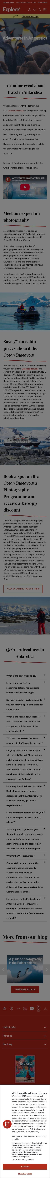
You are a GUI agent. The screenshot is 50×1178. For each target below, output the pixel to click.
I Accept (25, 1167)
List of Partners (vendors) (23, 1159)
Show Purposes (25, 1174)
